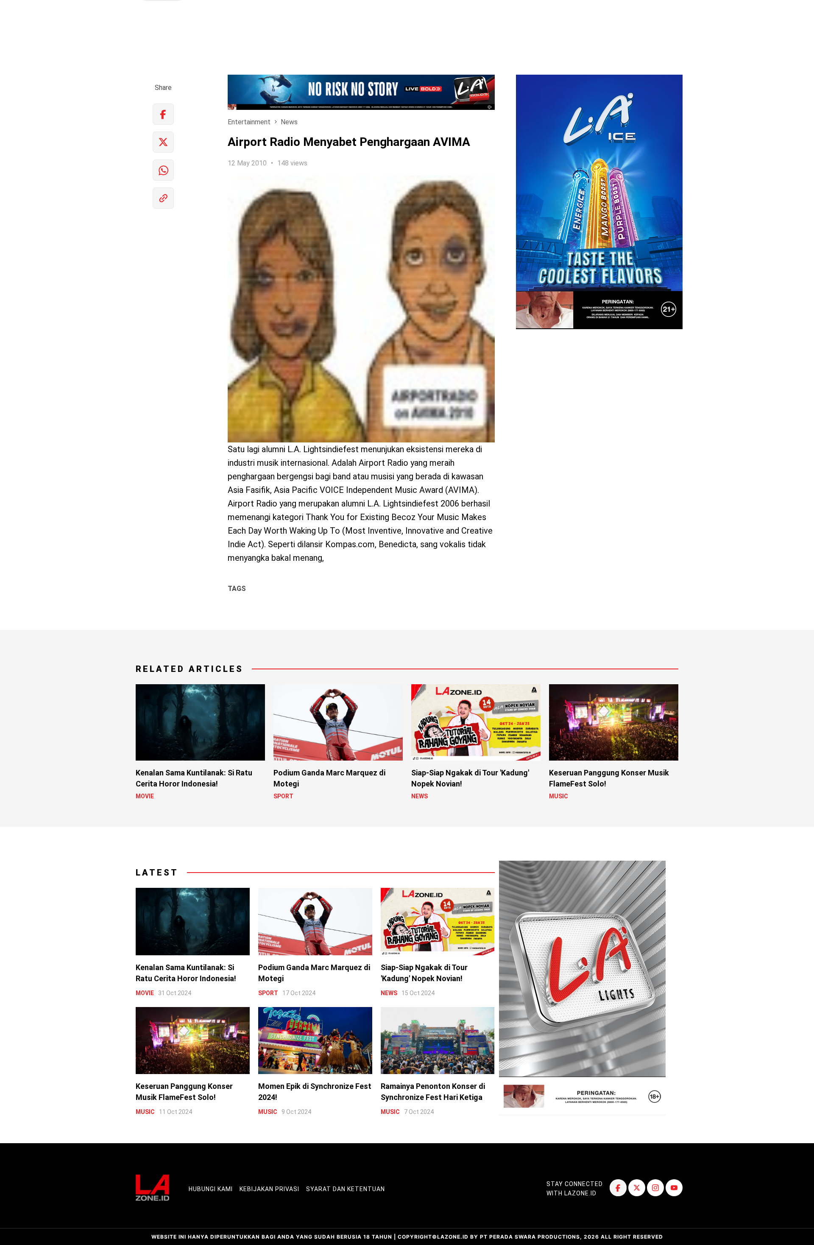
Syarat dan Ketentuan (345, 1189)
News (289, 122)
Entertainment (249, 122)
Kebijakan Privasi (269, 1189)
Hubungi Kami (211, 1189)
